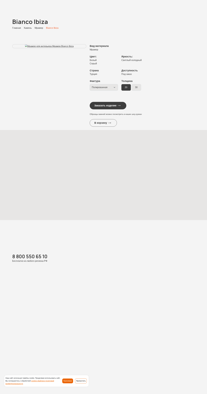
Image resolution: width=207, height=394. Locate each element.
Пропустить (81, 381)
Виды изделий (102, 357)
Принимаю (67, 381)
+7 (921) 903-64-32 (71, 302)
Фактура (95, 81)
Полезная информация (156, 357)
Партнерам (177, 357)
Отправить (163, 339)
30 (136, 87)
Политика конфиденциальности (49, 389)
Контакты (190, 357)
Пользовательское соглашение (85, 389)
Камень (73, 357)
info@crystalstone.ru (184, 366)
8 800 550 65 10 (23, 7)
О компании (136, 357)
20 (126, 87)
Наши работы (86, 357)
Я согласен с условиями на (164, 312)
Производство (120, 357)
